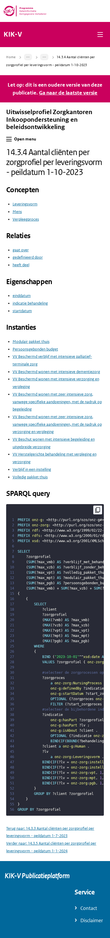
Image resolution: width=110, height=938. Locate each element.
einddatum (22, 295)
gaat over (21, 250)
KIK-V (13, 34)
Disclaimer (91, 921)
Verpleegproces (26, 219)
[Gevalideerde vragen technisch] (44, 57)
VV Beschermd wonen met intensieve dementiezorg (56, 371)
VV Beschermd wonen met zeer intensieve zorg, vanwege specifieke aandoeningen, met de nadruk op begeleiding (57, 402)
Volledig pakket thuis (30, 477)
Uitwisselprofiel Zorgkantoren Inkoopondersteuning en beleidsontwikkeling (49, 119)
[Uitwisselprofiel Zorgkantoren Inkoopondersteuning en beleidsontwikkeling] (28, 57)
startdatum (22, 310)
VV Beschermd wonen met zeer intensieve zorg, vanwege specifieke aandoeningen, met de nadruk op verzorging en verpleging (57, 424)
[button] (100, 34)
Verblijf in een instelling (32, 469)
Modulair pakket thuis (31, 341)
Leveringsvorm (25, 204)
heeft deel (21, 264)
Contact (88, 908)
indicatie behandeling (30, 303)
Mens (17, 211)
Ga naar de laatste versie (68, 93)
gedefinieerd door (28, 257)
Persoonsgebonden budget (35, 349)
